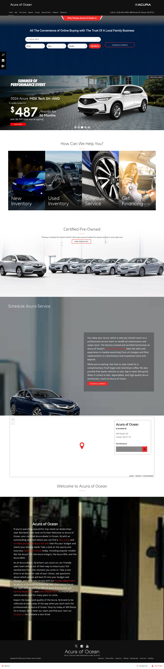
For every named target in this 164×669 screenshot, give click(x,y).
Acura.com (143, 658)
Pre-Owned (22, 12)
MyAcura (101, 658)
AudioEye (150, 658)
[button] (75, 127)
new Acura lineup (33, 550)
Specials (30, 12)
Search (95, 46)
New (16, 12)
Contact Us (118, 658)
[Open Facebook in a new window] (3, 60)
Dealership (63, 12)
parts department (48, 591)
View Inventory (81, 241)
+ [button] (13, 419)
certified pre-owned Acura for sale (31, 543)
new (61, 539)
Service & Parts (46, 12)
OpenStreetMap (148, 476)
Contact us (19, 614)
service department (115, 348)
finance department (65, 580)
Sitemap (125, 658)
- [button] (13, 422)
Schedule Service (120, 45)
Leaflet (131, 476)
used (66, 539)
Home (11, 12)
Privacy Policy (109, 658)
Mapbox (138, 476)
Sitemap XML (134, 658)
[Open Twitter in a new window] (3, 54)
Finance (37, 12)
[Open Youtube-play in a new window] (3, 66)
